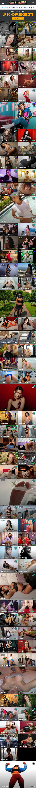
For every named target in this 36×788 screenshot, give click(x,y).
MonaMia (21, 450)
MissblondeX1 (23, 531)
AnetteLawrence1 (24, 288)
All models (5, 7)
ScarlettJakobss (5, 46)
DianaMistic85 (22, 463)
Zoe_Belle (22, 261)
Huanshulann (22, 356)
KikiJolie (3, 450)
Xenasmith (4, 504)
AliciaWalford (22, 719)
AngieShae (22, 100)
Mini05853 (21, 611)
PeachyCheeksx (5, 665)
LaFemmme (22, 665)
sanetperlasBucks (24, 235)
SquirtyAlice (22, 369)
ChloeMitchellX (5, 369)
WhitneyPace (4, 86)
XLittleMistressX (5, 625)
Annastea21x (22, 167)
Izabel (2, 705)
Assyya (3, 598)
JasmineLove (4, 409)
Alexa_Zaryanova (23, 140)
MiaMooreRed (5, 154)
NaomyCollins (4, 100)
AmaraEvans (22, 181)
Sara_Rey (3, 275)
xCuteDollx (4, 732)
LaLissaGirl (22, 436)
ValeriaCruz (4, 329)
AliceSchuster (5, 73)
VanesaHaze (22, 86)
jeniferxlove (22, 423)
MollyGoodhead (23, 46)
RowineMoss (22, 248)
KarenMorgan (22, 33)
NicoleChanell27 (23, 477)
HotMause (3, 463)
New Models (24, 7)
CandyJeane (22, 275)
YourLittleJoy (4, 383)
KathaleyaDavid (23, 544)
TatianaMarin (4, 571)
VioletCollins (22, 154)
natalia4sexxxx (23, 571)
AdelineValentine (23, 73)
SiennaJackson (5, 194)
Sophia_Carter (5, 719)
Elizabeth (21, 638)
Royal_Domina (22, 557)
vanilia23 (3, 746)
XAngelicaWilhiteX (24, 342)
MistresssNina (23, 746)
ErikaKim (21, 194)
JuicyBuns (21, 517)
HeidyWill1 (3, 544)
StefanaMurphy (5, 436)
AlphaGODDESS (5, 786)
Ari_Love (21, 60)
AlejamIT (3, 248)
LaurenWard (4, 127)
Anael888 (3, 221)
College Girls (14, 7)
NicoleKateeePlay (6, 60)
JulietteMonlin (23, 329)
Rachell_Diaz (4, 261)
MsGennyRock (5, 33)
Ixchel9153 (4, 181)
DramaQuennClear (6, 356)
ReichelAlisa (4, 531)
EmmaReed (22, 652)
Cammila (3, 315)
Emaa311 (3, 167)
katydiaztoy (22, 732)
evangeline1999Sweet (7, 611)
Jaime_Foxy (22, 705)
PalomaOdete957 (5, 235)
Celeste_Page (5, 517)
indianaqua (21, 625)
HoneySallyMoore (6, 288)
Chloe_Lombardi (23, 383)
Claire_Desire (4, 557)
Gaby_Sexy (4, 140)
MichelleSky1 (4, 759)
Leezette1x (4, 692)
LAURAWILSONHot (6, 342)
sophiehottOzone (5, 477)
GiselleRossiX (5, 652)
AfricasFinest (4, 423)
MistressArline (5, 638)
